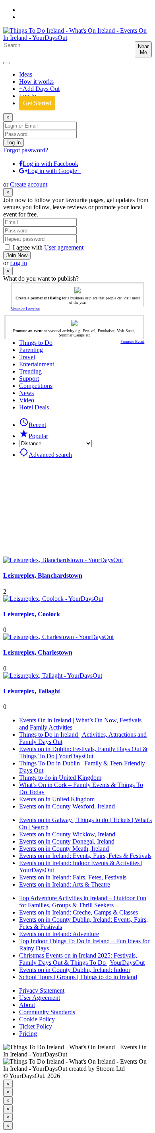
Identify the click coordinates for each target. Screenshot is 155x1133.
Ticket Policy (35, 1026)
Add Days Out (39, 88)
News (26, 392)
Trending (30, 371)
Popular (33, 436)
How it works (36, 81)
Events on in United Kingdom (57, 799)
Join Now (16, 255)
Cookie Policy (37, 1019)
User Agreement (39, 997)
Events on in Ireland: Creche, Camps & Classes (78, 912)
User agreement (63, 247)
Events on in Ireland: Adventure (59, 933)
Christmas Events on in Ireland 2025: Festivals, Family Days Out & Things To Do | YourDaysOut (82, 959)
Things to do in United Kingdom (60, 777)
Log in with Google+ (54, 170)
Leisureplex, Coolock (31, 614)
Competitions (35, 385)
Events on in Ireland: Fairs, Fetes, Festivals (72, 877)
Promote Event (132, 341)
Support (29, 378)
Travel (27, 357)
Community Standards (47, 1012)
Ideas (25, 74)
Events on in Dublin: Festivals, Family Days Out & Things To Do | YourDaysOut (83, 752)
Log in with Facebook (50, 163)
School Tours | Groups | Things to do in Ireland (78, 977)
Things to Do (35, 342)
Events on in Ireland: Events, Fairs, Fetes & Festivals (85, 855)
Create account (28, 184)
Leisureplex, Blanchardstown (42, 575)
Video (26, 400)
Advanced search (45, 454)
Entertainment (36, 364)
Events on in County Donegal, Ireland (66, 841)
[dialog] (77, 1092)
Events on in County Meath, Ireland (64, 848)
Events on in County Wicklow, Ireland (67, 834)
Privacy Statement (41, 990)
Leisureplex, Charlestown (37, 652)
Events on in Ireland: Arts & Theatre (64, 884)
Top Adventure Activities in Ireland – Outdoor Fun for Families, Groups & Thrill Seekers (82, 902)
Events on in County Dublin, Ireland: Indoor (74, 969)
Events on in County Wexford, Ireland (67, 806)
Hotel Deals (34, 407)
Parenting (31, 349)
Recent (32, 424)
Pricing (28, 1033)
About (27, 1004)
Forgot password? (25, 150)
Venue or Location (25, 309)
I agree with (48, 247)
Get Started (37, 103)
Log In (18, 263)
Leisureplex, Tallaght (31, 691)
